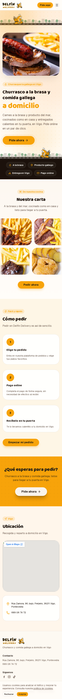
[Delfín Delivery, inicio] (12, 5)
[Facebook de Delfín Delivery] (4, 676)
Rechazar (9, 694)
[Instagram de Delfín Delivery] (9, 676)
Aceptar (22, 694)
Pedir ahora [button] (31, 284)
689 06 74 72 (18, 612)
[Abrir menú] (56, 5)
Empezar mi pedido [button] (20, 442)
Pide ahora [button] (16, 140)
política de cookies (43, 688)
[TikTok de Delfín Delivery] (14, 676)
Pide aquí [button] (45, 5)
